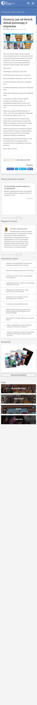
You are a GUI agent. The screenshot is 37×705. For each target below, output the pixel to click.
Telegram (23, 169)
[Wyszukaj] (28, 3)
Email (30, 169)
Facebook (10, 169)
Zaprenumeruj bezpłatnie (18, 375)
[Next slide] (20, 218)
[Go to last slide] (16, 218)
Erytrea (6, 29)
